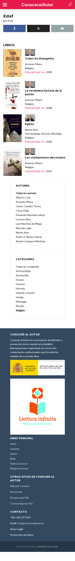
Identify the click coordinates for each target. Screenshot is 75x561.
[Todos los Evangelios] (12, 63)
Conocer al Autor (47, 546)
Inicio (13, 443)
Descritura (16, 491)
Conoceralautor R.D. (21, 503)
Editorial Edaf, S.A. (35, 72)
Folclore (20, 284)
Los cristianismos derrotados (45, 157)
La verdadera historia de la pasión (43, 92)
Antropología (23, 270)
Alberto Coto (23, 197)
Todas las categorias (27, 266)
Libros (13, 453)
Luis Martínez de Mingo (29, 223)
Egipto (29, 124)
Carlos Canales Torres (28, 206)
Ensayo (20, 279)
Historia (20, 288)
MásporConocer (19, 468)
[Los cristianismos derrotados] (12, 162)
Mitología (21, 301)
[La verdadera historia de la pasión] (12, 95)
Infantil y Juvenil (25, 292)
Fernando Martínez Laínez (30, 214)
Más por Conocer (20, 486)
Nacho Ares (22, 232)
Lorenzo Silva (23, 219)
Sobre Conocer (18, 463)
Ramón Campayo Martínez (30, 241)
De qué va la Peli (19, 497)
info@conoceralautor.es (30, 523)
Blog (12, 458)
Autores (15, 448)
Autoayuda (22, 275)
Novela (20, 305)
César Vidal (22, 210)
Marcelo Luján (23, 228)
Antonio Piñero (24, 201)
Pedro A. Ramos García (29, 236)
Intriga (19, 297)
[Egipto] (12, 128)
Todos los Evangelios (39, 58)
